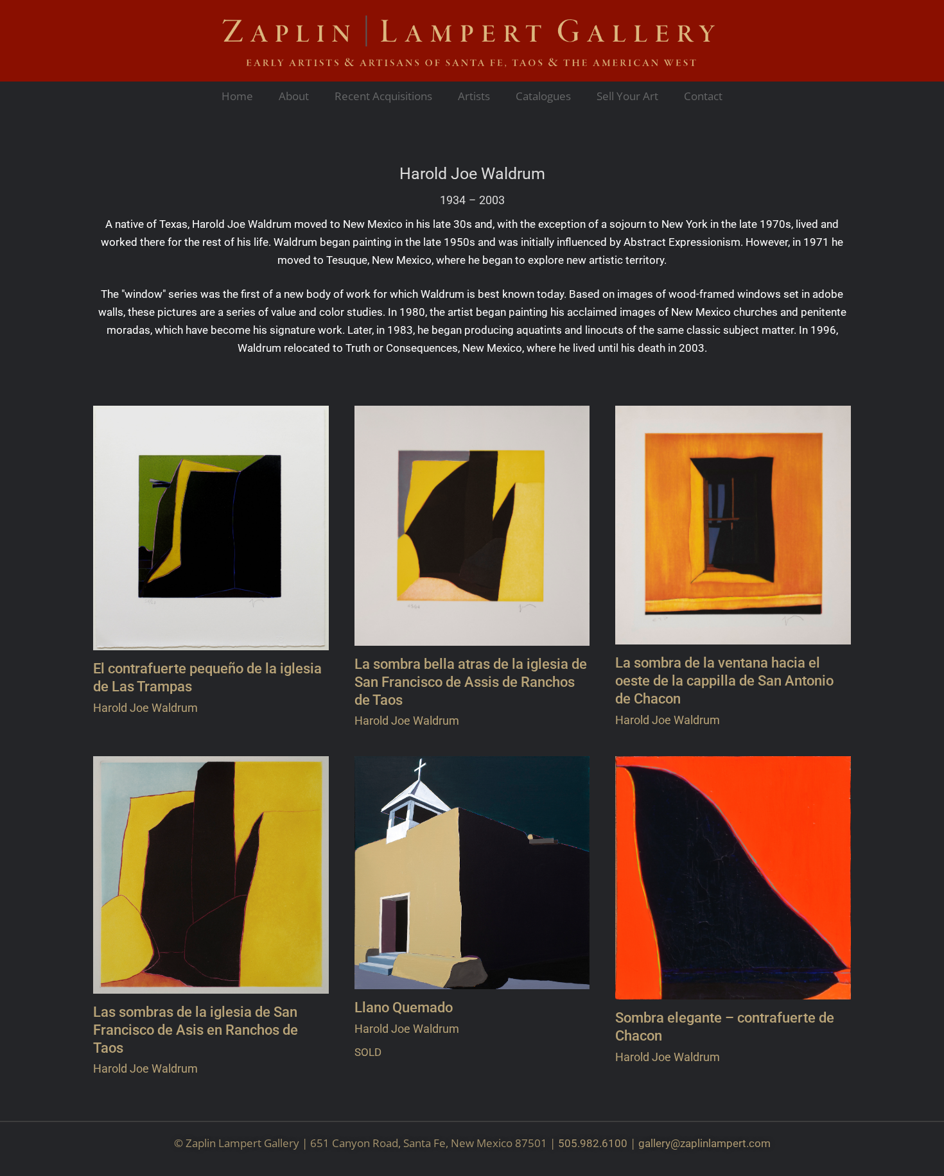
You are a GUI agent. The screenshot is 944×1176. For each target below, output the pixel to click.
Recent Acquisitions (383, 96)
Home (237, 96)
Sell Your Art (627, 96)
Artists (474, 96)
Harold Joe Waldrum (472, 174)
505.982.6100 (592, 1143)
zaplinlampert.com (725, 1143)
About (294, 96)
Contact (703, 96)
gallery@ (659, 1143)
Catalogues (543, 96)
